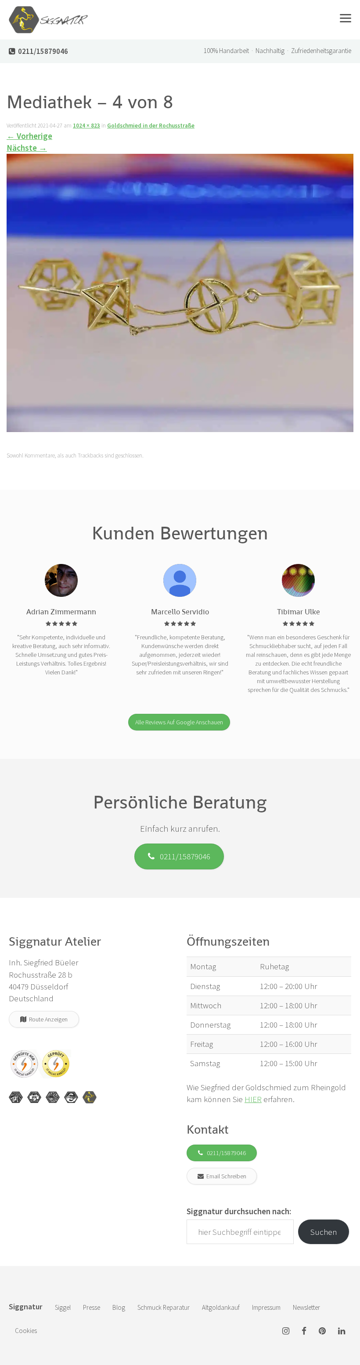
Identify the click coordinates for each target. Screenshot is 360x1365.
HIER (253, 1099)
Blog (118, 1307)
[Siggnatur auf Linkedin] (341, 1331)
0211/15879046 (182, 856)
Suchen (323, 1232)
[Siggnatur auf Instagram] (285, 1331)
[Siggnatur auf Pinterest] (322, 1331)
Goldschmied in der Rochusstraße (150, 125)
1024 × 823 (86, 125)
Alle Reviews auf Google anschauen (179, 722)
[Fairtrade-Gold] (71, 1097)
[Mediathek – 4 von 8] (180, 295)
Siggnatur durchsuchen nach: (239, 1211)
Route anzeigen (47, 1019)
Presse (91, 1307)
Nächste (27, 147)
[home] (48, 11)
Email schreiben (225, 1176)
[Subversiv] (53, 1097)
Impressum (266, 1307)
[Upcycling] (16, 1097)
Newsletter (306, 1307)
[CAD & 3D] (34, 1097)
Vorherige (29, 136)
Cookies (26, 1330)
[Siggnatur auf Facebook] (304, 1331)
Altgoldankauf (221, 1307)
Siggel (63, 1307)
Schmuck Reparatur (163, 1307)
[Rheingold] (90, 1097)
